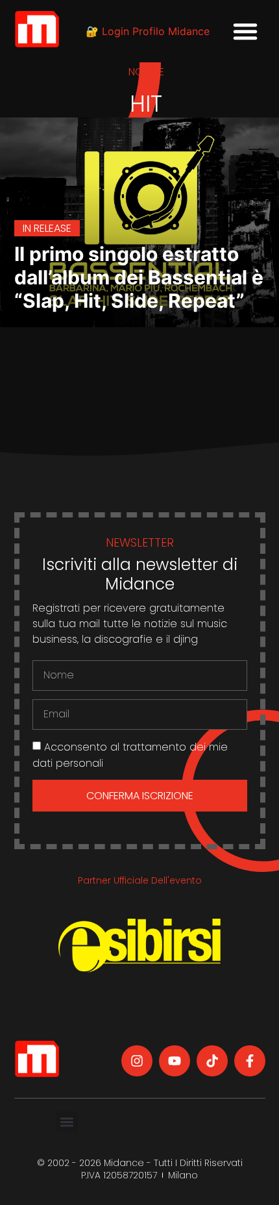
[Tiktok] (212, 1060)
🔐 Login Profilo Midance (148, 31)
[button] (245, 31)
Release (52, 228)
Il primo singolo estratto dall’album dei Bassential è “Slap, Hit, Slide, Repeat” (138, 277)
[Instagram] (136, 1060)
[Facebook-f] (249, 1060)
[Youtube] (174, 1060)
